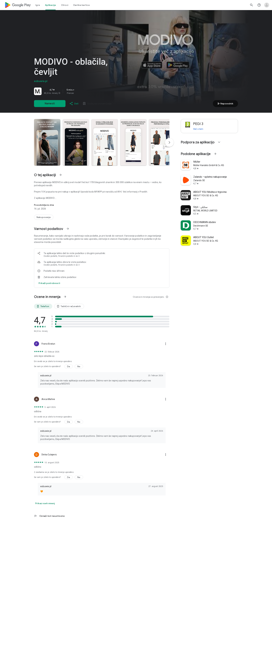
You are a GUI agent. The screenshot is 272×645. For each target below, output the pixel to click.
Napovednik (225, 103)
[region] (78, 91)
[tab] (37, 5)
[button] (59, 93)
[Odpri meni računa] (266, 5)
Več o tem (198, 128)
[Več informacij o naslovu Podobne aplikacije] (215, 154)
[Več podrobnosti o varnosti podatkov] (49, 283)
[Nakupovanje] (43, 217)
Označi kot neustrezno (49, 516)
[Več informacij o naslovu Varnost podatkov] (67, 228)
